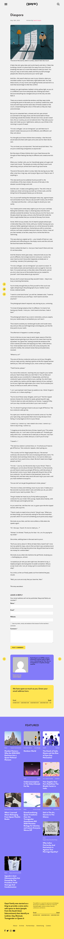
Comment (14, 629)
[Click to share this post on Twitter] (4, 289)
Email (12, 610)
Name (12, 603)
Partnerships (30, 926)
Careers (48, 926)
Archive (21, 926)
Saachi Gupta (37, 20)
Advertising (40, 926)
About (15, 926)
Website (13, 617)
